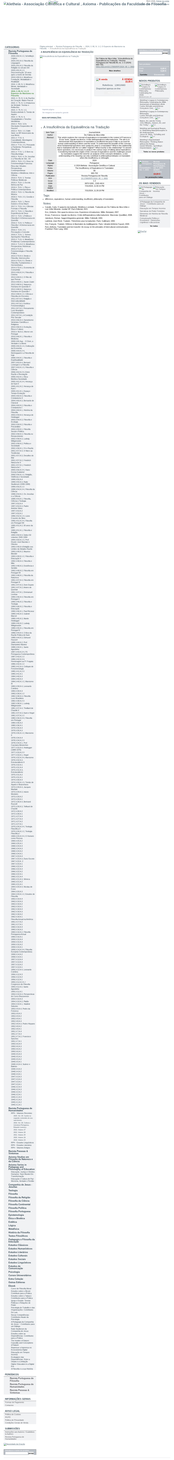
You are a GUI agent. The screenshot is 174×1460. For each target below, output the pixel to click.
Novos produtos (149, 81)
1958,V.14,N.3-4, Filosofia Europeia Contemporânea (21, 950)
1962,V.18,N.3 (17, 912)
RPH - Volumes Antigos (20, 1148)
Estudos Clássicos (18, 1245)
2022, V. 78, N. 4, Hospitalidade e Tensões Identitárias (21, 119)
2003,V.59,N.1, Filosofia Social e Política (20, 430)
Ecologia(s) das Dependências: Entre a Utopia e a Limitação (20, 1359)
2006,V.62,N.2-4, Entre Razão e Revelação (20, 373)
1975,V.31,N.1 (17, 777)
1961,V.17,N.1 (17, 924)
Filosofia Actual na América (22, 919)
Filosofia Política (17, 1208)
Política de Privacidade (14, 1420)
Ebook (11, 1286)
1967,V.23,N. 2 (17, 861)
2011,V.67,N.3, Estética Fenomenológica (20, 304)
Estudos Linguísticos (19, 1262)
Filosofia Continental (19, 1204)
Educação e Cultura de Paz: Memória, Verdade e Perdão (22, 1180)
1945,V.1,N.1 (16, 1105)
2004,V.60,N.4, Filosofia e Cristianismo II (21, 397)
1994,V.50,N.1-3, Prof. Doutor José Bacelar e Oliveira (20, 542)
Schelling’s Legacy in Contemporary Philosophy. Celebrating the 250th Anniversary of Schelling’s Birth (154, 102)
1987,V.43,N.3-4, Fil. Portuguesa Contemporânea (22, 653)
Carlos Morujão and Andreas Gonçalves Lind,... (151, 107)
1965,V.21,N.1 (17, 884)
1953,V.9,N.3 (16, 1013)
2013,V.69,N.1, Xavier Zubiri (22, 282)
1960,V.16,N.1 (17, 937)
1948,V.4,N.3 (16, 1069)
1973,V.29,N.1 (17, 799)
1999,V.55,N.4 (17, 479)
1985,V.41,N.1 (17, 674)
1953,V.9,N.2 (16, 1016)
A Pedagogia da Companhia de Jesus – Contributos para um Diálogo (22, 1324)
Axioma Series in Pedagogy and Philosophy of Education (21, 1167)
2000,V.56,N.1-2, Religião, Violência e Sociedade (21, 476)
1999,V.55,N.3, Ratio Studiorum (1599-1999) (20, 483)
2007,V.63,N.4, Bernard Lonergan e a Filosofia (20, 363)
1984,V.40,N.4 (17, 676)
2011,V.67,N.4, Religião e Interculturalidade (21, 300)
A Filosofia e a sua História (22, 1369)
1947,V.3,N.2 (16, 1082)
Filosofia (13, 1194)
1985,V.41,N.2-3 (17, 671)
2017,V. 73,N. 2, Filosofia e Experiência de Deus (22, 212)
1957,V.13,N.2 (17, 964)
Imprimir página (48, 109)
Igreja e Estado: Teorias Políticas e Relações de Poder (21, 1303)
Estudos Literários (18, 1252)
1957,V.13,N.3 (17, 962)
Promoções (146, 157)
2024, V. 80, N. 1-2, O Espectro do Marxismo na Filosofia (22, 93)
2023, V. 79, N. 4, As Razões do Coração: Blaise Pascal (23, 99)
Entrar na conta (162, 1)
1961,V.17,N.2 (17, 922)
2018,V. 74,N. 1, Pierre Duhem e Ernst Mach (20, 203)
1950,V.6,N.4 (16, 1044)
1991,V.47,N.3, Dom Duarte (22, 585)
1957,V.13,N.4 (17, 959)
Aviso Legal (12, 1411)
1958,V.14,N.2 (17, 954)
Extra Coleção (15, 1279)
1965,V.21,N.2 (17, 882)
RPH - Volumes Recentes (21, 1113)
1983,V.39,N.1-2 (17, 693)
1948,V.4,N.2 (16, 1071)
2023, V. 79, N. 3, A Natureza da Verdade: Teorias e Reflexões (23, 105)
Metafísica (13, 1229)
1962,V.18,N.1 (17, 917)
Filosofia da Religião (19, 1197)
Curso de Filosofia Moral (21, 1289)
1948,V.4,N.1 (16, 1074)
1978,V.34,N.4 (17, 738)
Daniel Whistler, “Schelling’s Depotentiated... (151, 147)
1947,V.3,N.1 (16, 1084)
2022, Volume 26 (19, 1132)
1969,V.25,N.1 (17, 843)
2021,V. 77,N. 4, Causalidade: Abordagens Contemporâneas (21, 140)
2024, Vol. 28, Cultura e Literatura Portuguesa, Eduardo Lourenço (22, 1125)
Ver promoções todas (154, 177)
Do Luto (14, 1312)
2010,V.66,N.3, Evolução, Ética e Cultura (21, 328)
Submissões (12, 1428)
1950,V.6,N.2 (16, 1049)
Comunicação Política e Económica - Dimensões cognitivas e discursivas (150, 220)
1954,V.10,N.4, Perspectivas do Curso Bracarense (22, 995)
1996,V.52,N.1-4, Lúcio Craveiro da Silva (20, 517)
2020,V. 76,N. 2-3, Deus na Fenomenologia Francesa (22, 162)
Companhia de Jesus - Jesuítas (20, 1185)
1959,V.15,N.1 (17, 947)
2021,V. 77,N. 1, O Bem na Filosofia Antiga (22, 153)
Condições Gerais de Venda (16, 1423)
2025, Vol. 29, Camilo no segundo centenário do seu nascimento (23, 1118)
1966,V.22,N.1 (17, 874)
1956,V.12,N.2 (17, 977)
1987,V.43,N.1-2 (17, 657)
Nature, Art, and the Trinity (150, 121)
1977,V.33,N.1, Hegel (19, 755)
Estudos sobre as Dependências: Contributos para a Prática (22, 1336)
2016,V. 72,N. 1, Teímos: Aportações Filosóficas (21, 236)
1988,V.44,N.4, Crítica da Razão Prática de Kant (21, 634)
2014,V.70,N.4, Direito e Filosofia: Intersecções (20, 257)
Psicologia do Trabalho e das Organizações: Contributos (23, 1309)
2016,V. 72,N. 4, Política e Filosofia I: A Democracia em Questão (22, 225)
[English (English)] (51, 2)
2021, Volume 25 (19, 1135)
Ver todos (154, 226)
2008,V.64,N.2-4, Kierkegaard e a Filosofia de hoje (22, 353)
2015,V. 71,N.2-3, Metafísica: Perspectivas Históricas (23, 245)
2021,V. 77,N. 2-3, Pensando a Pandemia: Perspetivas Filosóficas (23, 147)
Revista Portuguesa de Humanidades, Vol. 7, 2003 (159, 165)
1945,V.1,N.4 (16, 1097)
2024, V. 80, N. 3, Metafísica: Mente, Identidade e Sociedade (23, 86)
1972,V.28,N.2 (17, 811)
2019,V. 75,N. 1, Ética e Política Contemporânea (21, 188)
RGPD (8, 1417)
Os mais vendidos (150, 183)
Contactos (9, 1405)
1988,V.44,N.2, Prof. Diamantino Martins (19, 643)
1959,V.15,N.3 (17, 942)
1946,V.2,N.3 (16, 1089)
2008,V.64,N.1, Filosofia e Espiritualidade (21, 359)
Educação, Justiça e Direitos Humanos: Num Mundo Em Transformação (23, 1174)
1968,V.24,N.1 (17, 854)
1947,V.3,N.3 (16, 1077)
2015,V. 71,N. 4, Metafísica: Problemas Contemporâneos (23, 240)
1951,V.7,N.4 (16, 1031)
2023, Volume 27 (19, 1130)
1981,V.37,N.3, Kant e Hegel (22, 713)
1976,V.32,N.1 (17, 765)
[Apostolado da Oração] (14, 1444)
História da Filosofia (19, 1232)
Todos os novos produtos (153, 152)
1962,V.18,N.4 (17, 909)
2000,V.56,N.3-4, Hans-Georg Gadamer (20, 471)
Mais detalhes (115, 71)
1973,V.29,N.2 (17, 797)
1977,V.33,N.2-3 (17, 752)
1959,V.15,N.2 (17, 944)
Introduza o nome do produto (17, 1450)
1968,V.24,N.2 (17, 851)
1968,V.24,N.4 (17, 846)
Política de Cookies (13, 1414)
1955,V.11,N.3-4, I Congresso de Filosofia (20, 983)
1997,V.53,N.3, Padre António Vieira (20, 507)
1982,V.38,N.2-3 (17, 701)
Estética (12, 1222)
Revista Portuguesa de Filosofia (20, 52)
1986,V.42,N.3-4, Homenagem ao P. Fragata (22, 660)
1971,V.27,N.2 (17, 821)
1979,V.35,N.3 (17, 730)
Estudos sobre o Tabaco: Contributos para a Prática (22, 1297)
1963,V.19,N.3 (17, 901)
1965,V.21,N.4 (17, 877)
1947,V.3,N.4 (16, 1079)
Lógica (12, 1225)
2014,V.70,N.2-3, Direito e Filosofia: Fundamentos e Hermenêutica (21, 263)
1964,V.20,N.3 (17, 891)
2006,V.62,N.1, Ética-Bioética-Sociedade (19, 378)
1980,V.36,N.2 (17, 723)
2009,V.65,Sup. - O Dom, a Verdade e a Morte (22, 342)
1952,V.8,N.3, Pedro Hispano (23, 1024)
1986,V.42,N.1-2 (17, 664)
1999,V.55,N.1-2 (17, 487)
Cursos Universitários (19, 1275)
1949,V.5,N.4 (16, 1054)
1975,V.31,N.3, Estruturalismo (17, 771)
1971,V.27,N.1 (17, 824)
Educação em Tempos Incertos (153, 208)
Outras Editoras (16, 1282)
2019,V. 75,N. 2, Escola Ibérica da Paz (20, 184)
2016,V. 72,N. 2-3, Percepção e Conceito (20, 231)
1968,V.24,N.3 (17, 848)
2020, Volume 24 (19, 1137)
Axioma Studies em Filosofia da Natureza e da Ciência (20, 1159)
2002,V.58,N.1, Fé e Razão (22, 448)
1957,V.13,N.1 (17, 967)
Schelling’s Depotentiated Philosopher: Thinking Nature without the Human (151, 142)
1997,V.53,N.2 (17, 511)
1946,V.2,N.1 (16, 1094)
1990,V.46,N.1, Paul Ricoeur (22, 611)
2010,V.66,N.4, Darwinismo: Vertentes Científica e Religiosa (22, 322)
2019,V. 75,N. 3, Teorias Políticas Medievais (21, 179)
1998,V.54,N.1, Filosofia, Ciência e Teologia (21, 500)
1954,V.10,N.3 (17, 999)
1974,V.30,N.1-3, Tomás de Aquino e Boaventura (22, 783)
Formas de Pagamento (14, 1402)
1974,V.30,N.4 (17, 780)
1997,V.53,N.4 (17, 503)
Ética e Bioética (16, 1218)
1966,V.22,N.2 (17, 871)
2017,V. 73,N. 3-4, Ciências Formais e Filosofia (22, 207)
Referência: (107, 85)
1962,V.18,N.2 (17, 914)
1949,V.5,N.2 (16, 1059)
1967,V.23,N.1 (17, 864)
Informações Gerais (18, 1399)
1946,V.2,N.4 (16, 1087)
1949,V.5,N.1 (16, 1062)
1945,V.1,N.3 (16, 1100)
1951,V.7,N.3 (16, 1034)
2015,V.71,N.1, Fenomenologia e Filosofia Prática (21, 251)
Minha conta (146, 4)
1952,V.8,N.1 (16, 1029)
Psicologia (14, 1272)
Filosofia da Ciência (18, 1201)
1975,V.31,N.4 (17, 767)
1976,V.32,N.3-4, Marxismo (22, 757)
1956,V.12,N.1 (17, 979)
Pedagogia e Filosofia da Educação (21, 1240)
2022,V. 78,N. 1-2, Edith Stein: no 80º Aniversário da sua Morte (22, 133)
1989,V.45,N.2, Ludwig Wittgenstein (20, 624)
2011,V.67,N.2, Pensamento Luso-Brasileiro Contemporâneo (22, 310)
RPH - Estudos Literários (21, 1145)
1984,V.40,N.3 (17, 679)
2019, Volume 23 (19, 1140)
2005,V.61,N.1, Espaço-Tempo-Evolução (21, 392)
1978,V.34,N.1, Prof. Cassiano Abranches (19, 744)
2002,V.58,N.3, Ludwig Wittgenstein (20, 440)
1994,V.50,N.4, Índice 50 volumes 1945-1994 (21, 536)
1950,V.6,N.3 (16, 1046)
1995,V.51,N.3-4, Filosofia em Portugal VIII (21, 522)
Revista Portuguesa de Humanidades (20, 1109)
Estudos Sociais (17, 1259)
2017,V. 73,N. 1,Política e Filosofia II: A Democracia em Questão (23, 218)
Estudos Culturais (17, 1255)
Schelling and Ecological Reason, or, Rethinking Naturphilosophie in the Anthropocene (153, 130)
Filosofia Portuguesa (19, 1211)
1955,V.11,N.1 (16, 992)
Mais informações (51, 118)
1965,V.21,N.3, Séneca (20, 879)
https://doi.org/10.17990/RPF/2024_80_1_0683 (115, 67)
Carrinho (145, 59)
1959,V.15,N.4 (17, 939)
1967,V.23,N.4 (17, 856)
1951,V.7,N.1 (16, 1041)
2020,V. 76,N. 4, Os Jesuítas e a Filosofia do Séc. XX (23, 157)
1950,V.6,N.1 (16, 1051)
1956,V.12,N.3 (17, 974)
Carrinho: (159, 4)
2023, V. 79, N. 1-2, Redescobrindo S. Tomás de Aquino (22, 112)
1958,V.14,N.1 (17, 957)
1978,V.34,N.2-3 (17, 740)
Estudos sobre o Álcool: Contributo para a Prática (21, 1292)
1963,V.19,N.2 (17, 904)
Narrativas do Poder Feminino (152, 211)
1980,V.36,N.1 (17, 725)
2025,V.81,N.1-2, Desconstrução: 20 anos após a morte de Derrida (21, 72)
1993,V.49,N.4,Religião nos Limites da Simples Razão (22, 548)
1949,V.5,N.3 (16, 1056)
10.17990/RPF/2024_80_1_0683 (94, 178)
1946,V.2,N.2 (16, 1092)
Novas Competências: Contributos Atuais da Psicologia (20, 1317)
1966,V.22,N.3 (17, 869)
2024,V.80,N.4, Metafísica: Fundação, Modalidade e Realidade (22, 79)
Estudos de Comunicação (15, 1267)
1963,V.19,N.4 (17, 899)
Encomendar (159, 75)
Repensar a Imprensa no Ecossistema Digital (21, 1349)
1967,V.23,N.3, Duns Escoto (22, 859)
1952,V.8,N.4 (16, 1021)
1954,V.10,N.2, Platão (20, 1001)
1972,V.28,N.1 (17, 814)
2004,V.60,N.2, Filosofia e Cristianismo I (21, 406)
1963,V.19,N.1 (17, 906)
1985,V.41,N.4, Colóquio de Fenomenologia (22, 667)
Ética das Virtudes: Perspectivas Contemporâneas (19, 168)
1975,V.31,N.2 (17, 775)
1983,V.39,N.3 (17, 691)
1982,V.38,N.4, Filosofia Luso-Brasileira (20, 697)
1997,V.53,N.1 (17, 513)
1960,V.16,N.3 (17, 929)
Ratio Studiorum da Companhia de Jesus (20, 1330)
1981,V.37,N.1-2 (17, 715)
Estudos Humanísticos (20, 1248)
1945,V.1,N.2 (16, 1102)
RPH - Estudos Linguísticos (22, 1143)
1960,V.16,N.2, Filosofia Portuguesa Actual (20, 933)
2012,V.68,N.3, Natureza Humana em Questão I (21, 290)
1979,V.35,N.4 (17, 728)
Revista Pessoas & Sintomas (18, 1152)
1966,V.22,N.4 (17, 866)
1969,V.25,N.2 (17, 841)
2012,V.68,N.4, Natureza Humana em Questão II (21, 285)
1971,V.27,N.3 (17, 819)
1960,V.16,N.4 (17, 927)
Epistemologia (16, 1215)
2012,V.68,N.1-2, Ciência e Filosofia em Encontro (22, 295)
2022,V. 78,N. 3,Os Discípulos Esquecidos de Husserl (21, 126)
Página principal (46, 46)
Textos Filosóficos (18, 1236)
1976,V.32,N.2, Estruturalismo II (17, 761)
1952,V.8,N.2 (16, 1026)
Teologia (13, 1190)
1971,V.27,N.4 (17, 816)
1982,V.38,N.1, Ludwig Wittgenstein (20, 704)
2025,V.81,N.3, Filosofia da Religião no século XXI (22, 66)
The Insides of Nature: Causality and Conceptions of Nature (22, 1343)
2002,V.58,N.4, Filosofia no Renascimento (22, 435)
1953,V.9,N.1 (16, 1019)
